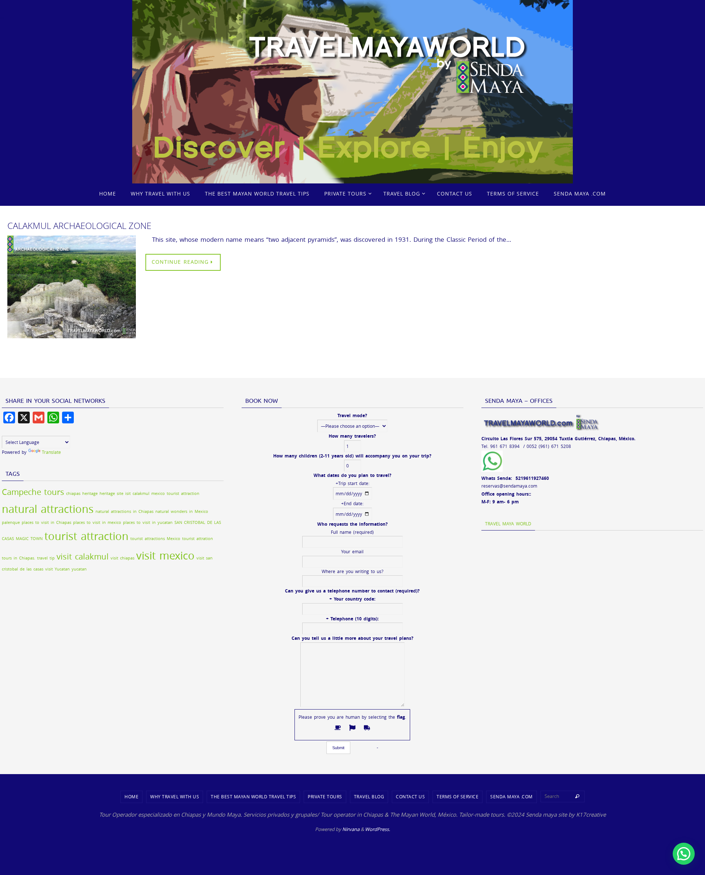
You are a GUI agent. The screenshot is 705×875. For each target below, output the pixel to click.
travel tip (46, 558)
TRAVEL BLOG (369, 796)
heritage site (111, 493)
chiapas (73, 493)
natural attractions (48, 509)
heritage (90, 493)
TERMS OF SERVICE (457, 796)
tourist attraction (86, 536)
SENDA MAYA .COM (511, 796)
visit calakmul (83, 556)
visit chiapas (122, 558)
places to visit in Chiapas (46, 522)
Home (131, 796)
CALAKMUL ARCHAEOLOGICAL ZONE (79, 225)
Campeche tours (33, 491)
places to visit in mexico (97, 522)
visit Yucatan (57, 569)
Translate (51, 452)
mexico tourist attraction (175, 493)
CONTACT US (410, 796)
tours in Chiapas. (18, 558)
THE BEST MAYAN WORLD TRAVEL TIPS (253, 796)
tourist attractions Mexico (155, 538)
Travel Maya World (508, 523)
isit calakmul (137, 493)
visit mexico (165, 555)
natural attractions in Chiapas (124, 511)
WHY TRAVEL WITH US (174, 796)
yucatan (79, 569)
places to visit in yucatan (148, 522)
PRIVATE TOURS (325, 796)
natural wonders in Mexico (181, 511)
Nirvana (350, 829)
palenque (11, 522)
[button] (684, 854)
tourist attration (197, 538)
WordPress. (377, 829)
